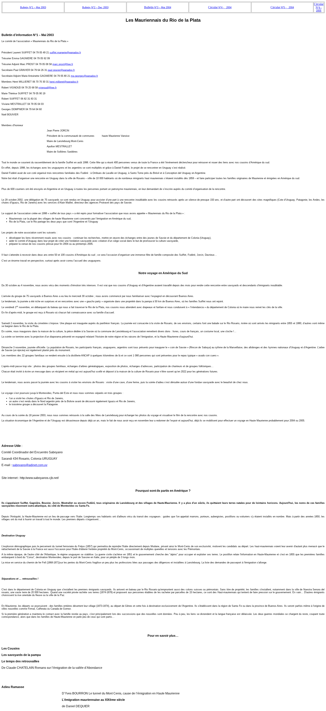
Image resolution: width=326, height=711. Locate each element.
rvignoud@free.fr (47, 87)
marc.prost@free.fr (62, 64)
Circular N (319, 7)
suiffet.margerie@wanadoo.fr (65, 52)
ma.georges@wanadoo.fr (84, 75)
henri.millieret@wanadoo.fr (63, 81)
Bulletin (157, 7)
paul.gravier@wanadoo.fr (61, 70)
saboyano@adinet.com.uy (29, 465)
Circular (219, 7)
